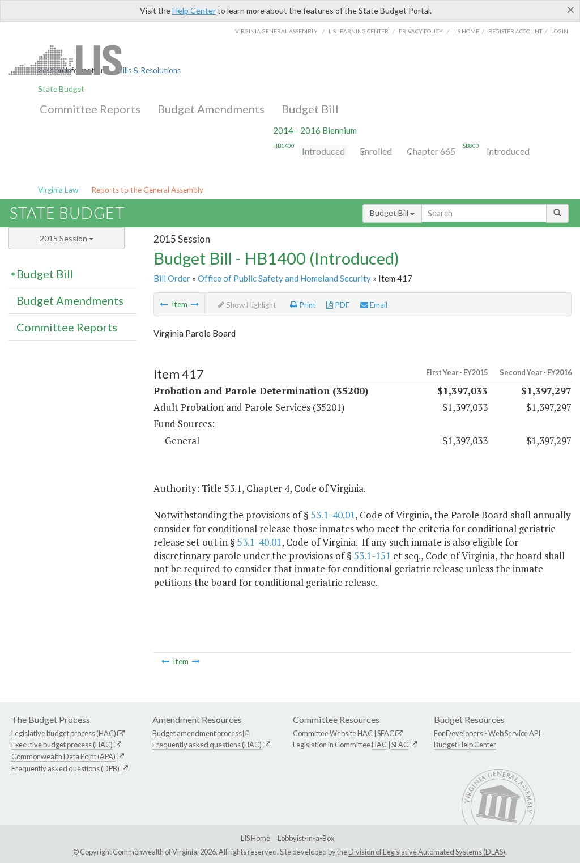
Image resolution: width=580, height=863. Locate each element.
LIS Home (255, 838)
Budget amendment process (197, 733)
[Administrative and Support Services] (195, 304)
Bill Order (171, 278)
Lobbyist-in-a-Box (306, 838)
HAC (365, 733)
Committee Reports (90, 109)
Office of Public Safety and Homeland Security (284, 278)
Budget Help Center (465, 744)
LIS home (466, 31)
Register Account (515, 31)
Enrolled (376, 151)
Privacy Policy (421, 31)
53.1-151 (372, 555)
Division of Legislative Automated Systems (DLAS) (426, 851)
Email (377, 304)
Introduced (323, 151)
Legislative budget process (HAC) (63, 733)
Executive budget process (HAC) (62, 744)
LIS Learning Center (359, 31)
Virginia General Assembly (276, 31)
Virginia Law (58, 189)
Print (306, 304)
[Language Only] (164, 304)
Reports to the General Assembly (147, 189)
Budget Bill (310, 109)
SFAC (385, 733)
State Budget (61, 88)
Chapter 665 (431, 151)
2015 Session (64, 238)
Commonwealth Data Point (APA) (63, 756)
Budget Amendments (211, 109)
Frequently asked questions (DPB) (65, 768)
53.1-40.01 (333, 514)
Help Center (194, 10)
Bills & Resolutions (149, 70)
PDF (341, 304)
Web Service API (514, 733)
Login (559, 31)
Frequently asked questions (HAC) (207, 744)
